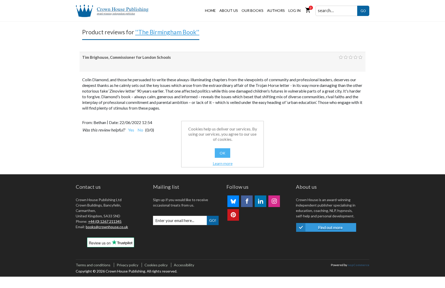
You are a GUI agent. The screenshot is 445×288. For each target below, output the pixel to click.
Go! (212, 220)
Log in (294, 10)
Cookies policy (156, 265)
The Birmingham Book (167, 32)
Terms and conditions (93, 265)
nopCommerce (358, 265)
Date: (114, 122)
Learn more (223, 163)
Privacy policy (127, 265)
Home (210, 10)
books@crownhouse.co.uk (107, 227)
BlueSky (233, 201)
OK (222, 153)
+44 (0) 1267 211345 (105, 221)
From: (87, 122)
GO (363, 11)
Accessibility (184, 265)
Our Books (252, 10)
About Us (228, 10)
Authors (276, 10)
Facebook (247, 201)
